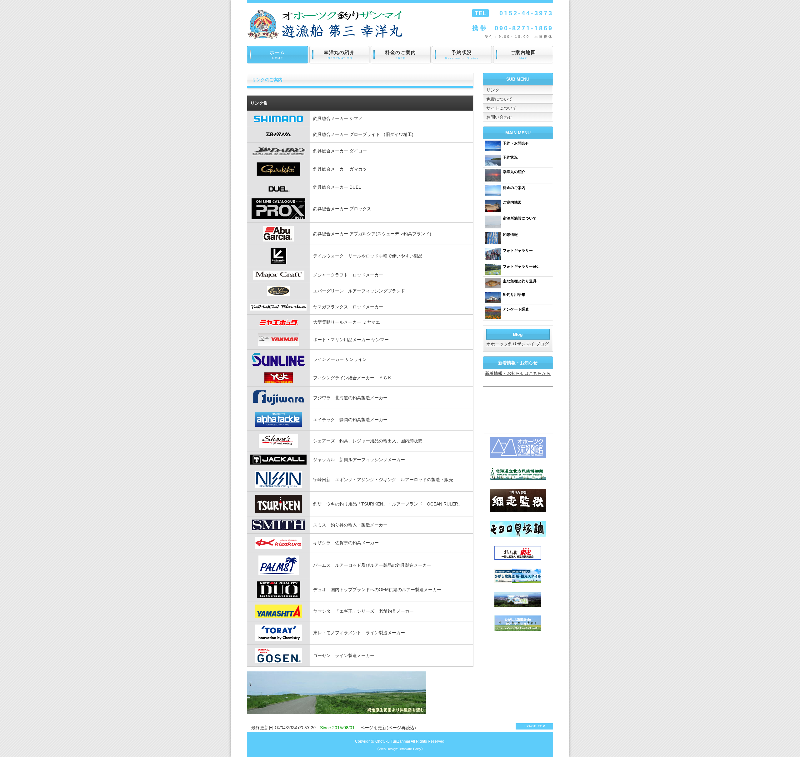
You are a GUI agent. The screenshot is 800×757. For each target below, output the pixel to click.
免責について (499, 99)
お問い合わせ (499, 117)
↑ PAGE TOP (534, 726)
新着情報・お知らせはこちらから (518, 373)
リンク (492, 89)
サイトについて (501, 108)
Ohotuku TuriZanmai (392, 741)
